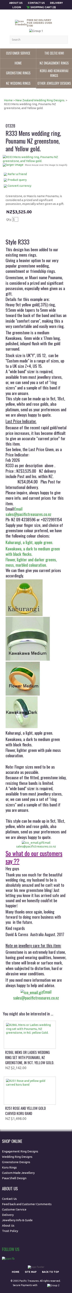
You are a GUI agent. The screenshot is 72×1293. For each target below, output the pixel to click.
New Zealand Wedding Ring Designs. (40, 100)
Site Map (31, 1272)
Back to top (50, 1272)
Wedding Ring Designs (17, 1156)
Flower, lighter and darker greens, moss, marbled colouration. (32, 562)
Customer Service (18, 53)
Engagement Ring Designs (20, 1151)
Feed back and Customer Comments (27, 1204)
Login (16, 7)
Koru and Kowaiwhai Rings (54, 73)
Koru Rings (9, 1167)
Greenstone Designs (16, 1162)
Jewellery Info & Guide (17, 1220)
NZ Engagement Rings (54, 63)
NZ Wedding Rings (18, 83)
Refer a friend (17, 174)
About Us (16, 2)
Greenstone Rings (18, 73)
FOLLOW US (10, 1249)
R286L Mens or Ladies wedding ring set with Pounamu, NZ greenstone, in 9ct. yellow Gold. (29, 1057)
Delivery (56, 2)
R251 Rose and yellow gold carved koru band (25, 1111)
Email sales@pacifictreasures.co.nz (28, 511)
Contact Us (36, 2)
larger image (14, 164)
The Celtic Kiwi (54, 53)
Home (18, 63)
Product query (17, 179)
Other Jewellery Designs (54, 83)
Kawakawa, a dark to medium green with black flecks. (33, 551)
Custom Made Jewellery (18, 1172)
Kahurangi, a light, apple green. (29, 542)
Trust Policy (10, 1231)
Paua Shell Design (14, 1178)
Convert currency (19, 185)
